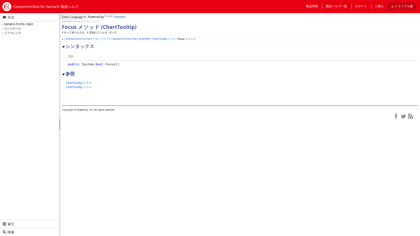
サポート (361, 6)
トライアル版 (404, 6)
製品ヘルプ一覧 (336, 6)
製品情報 (312, 6)
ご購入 (379, 6)
